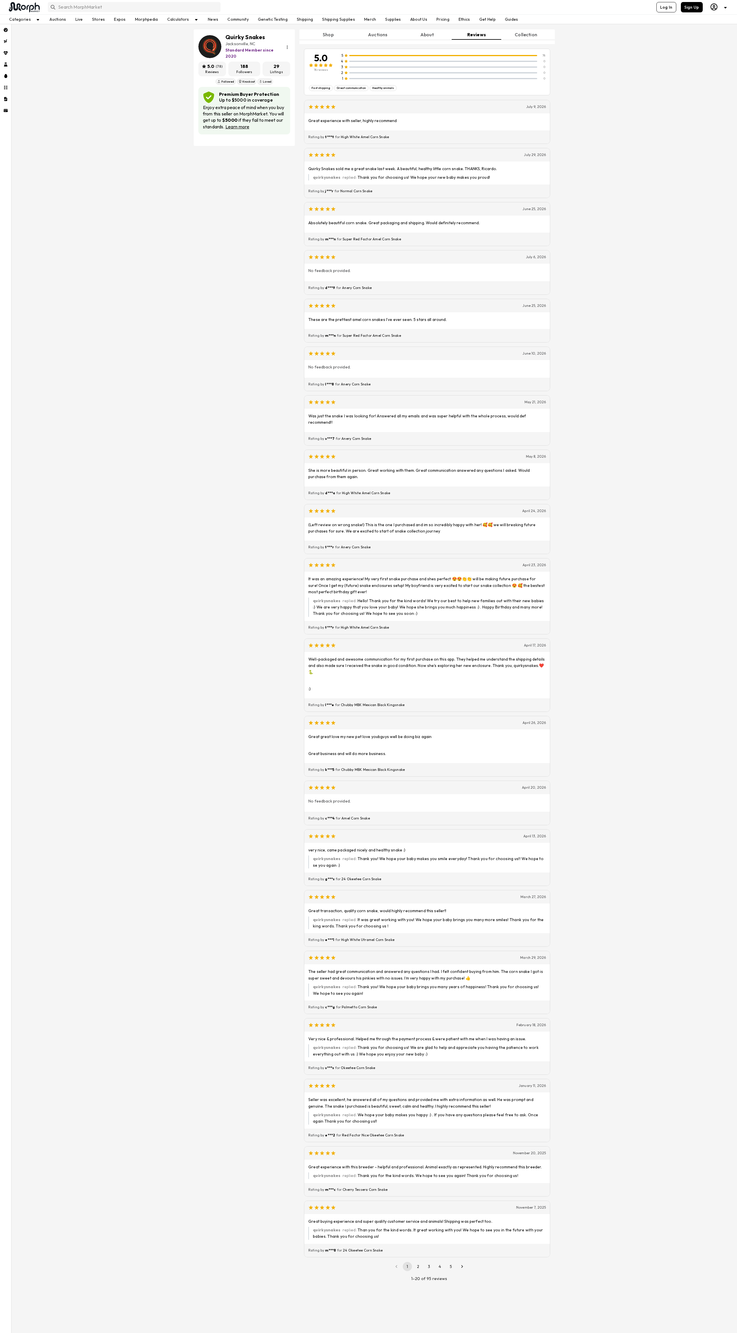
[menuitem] (5, 30)
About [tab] (427, 34)
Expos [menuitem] (120, 19)
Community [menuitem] (238, 19)
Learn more (237, 127)
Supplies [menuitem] (393, 19)
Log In (666, 7)
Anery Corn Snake (357, 288)
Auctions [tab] (377, 34)
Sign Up (691, 7)
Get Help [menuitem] (487, 19)
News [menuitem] (213, 19)
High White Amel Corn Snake (365, 137)
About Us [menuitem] (418, 19)
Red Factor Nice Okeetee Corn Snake (373, 1135)
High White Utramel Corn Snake (367, 940)
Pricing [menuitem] (442, 19)
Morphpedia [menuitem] (146, 19)
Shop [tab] (328, 34)
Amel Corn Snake (355, 818)
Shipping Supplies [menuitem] (338, 19)
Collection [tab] (526, 34)
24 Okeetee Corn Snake (361, 879)
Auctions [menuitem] (58, 19)
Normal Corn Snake (356, 191)
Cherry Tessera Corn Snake (365, 1189)
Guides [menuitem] (511, 19)
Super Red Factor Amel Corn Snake (372, 239)
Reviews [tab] (476, 34)
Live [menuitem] (79, 19)
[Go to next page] (462, 1266)
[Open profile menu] (719, 7)
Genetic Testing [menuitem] (273, 19)
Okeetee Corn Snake (358, 1068)
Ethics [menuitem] (464, 19)
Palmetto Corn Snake (359, 1007)
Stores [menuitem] (98, 19)
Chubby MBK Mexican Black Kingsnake (372, 705)
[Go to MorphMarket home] (24, 7)
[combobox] (133, 7)
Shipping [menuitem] (305, 19)
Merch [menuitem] (370, 19)
